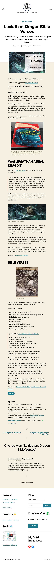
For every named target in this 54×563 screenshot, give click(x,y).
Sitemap (12, 502)
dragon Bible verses (31, 83)
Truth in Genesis (20, 170)
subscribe (33, 525)
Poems (4, 520)
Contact (4, 507)
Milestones (6, 502)
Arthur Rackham (21, 298)
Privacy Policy (18, 559)
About (4, 499)
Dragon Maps (6, 545)
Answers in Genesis (21, 255)
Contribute (14, 499)
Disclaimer (9, 507)
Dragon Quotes (27, 21)
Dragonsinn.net (10, 559)
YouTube (16, 520)
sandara (22, 221)
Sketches (10, 520)
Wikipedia (19, 387)
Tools (8, 499)
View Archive (12, 423)
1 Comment (38, 46)
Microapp (14, 545)
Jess (17, 46)
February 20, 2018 (26, 46)
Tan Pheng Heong (30, 151)
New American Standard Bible (29, 334)
